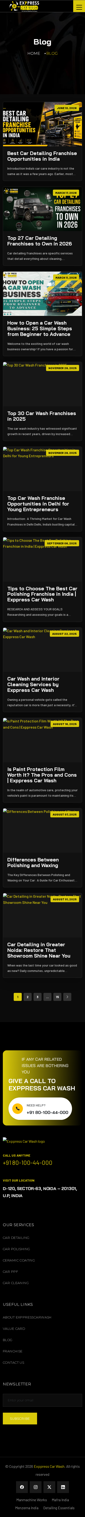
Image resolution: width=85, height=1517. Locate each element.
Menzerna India (26, 1507)
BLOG (8, 1340)
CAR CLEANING (16, 1283)
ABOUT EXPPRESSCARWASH (27, 1317)
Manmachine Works (31, 1499)
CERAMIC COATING (19, 1260)
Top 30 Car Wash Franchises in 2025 (41, 416)
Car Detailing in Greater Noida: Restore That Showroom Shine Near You (38, 950)
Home (33, 53)
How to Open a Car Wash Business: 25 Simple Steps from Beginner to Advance (39, 328)
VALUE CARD (14, 1328)
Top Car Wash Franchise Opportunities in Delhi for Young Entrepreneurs (38, 503)
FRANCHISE (13, 1351)
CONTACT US (13, 1362)
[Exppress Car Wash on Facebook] (22, 1487)
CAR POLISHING (16, 1249)
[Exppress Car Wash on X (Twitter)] (49, 1487)
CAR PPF (10, 1271)
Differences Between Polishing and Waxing (33, 862)
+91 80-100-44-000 (47, 1112)
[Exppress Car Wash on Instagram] (36, 1487)
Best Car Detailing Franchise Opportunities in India (42, 156)
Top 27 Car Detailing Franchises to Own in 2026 (39, 241)
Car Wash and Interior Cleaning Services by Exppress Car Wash (33, 684)
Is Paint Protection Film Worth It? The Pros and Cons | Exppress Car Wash (42, 775)
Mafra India (60, 1499)
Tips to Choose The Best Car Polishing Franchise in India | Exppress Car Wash (42, 594)
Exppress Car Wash (49, 1466)
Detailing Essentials (59, 1507)
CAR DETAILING (16, 1238)
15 (57, 997)
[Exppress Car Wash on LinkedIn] (63, 1487)
